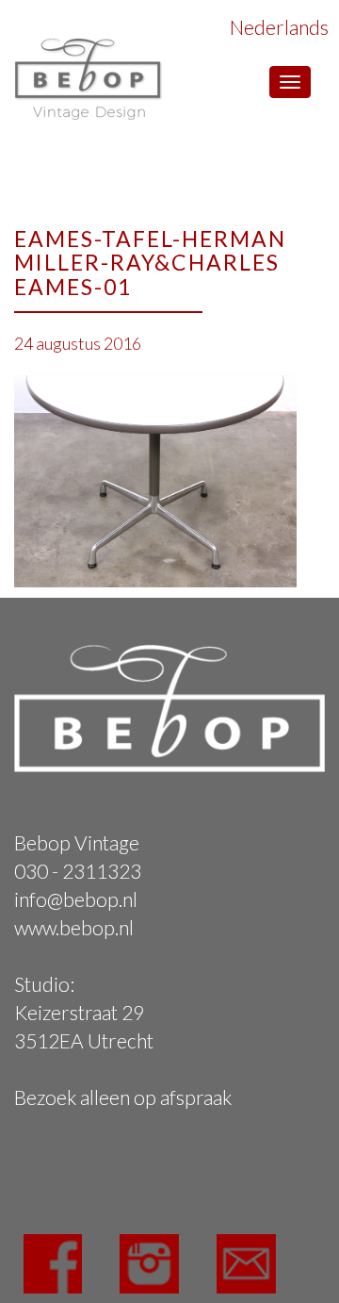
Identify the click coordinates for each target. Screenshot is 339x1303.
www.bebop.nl (74, 927)
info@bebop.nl (75, 899)
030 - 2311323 (77, 870)
